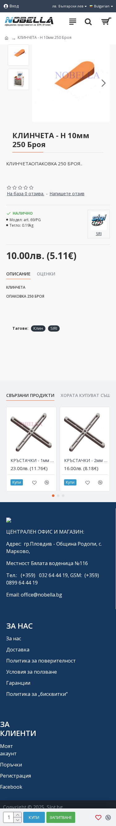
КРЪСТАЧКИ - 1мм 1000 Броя (33, 460)
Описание (18, 274)
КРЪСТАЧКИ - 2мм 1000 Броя (86, 460)
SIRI (53, 328)
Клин (38, 328)
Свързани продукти (30, 395)
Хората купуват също (87, 395)
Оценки (46, 274)
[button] (38, 83)
